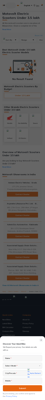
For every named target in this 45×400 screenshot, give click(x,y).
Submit (22, 388)
